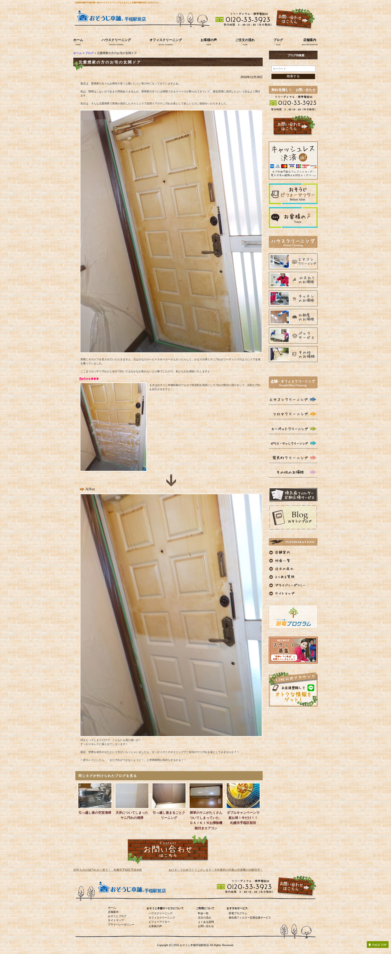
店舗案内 (309, 40)
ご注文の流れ (245, 40)
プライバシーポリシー (121, 924)
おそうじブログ (117, 916)
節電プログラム (238, 913)
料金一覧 (203, 913)
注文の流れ (204, 917)
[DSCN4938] (113, 469)
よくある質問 (206, 921)
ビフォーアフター (159, 921)
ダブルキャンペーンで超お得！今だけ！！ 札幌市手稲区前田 (244, 818)
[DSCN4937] (171, 350)
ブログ (278, 40)
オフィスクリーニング (165, 40)
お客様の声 (209, 40)
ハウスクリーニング (116, 40)
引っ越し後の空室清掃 (95, 812)
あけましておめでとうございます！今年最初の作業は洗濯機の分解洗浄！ (216, 869)
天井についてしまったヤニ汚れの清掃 (132, 815)
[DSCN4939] (171, 734)
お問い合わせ (206, 926)
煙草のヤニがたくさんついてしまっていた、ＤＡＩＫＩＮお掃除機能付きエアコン (206, 820)
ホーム (78, 40)
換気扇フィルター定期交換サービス (250, 917)
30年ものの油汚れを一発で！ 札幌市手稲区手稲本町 (107, 869)
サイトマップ (116, 920)
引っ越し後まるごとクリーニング (169, 815)
